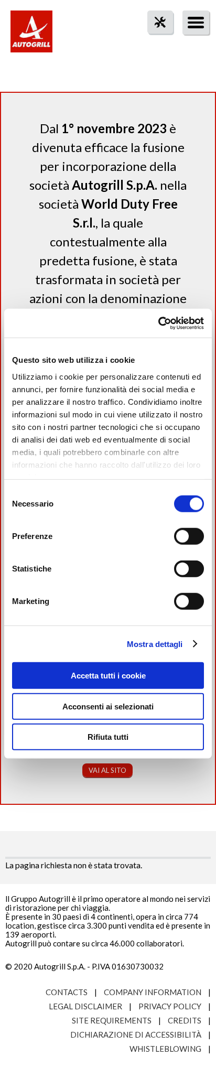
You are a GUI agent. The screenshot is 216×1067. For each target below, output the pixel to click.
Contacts (67, 992)
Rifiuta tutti (108, 736)
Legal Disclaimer (85, 1006)
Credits (184, 1020)
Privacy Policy (169, 1006)
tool (154, 41)
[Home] (31, 36)
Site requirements (112, 1020)
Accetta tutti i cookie (108, 675)
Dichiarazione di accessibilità (135, 1034)
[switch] (189, 536)
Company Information (152, 992)
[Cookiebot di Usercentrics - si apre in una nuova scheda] (158, 323)
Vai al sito (107, 770)
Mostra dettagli (155, 643)
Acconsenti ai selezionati (108, 706)
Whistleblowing (165, 1048)
